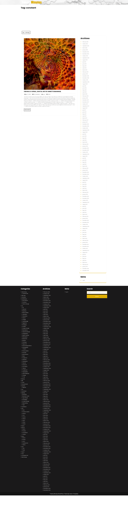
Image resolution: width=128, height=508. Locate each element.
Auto (24, 410)
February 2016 (85, 144)
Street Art (25, 364)
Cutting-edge (25, 321)
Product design (26, 401)
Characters (25, 316)
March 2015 (85, 166)
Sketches (25, 359)
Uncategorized (25, 455)
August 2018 (85, 84)
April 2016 (84, 140)
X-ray (24, 377)
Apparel (24, 387)
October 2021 (85, 43)
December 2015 (86, 148)
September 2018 (86, 82)
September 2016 (86, 130)
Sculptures (25, 357)
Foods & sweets (26, 411)
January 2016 (85, 146)
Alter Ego (24, 295)
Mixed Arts (25, 338)
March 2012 (85, 238)
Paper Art (25, 343)
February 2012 (85, 240)
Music (23, 436)
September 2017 (86, 106)
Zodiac (24, 423)
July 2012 (84, 230)
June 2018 (84, 88)
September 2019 (86, 57)
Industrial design (26, 331)
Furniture (25, 302)
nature (24, 418)
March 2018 (85, 94)
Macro (24, 349)
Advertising (24, 292)
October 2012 (85, 224)
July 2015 (84, 158)
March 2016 (85, 142)
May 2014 (84, 186)
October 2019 (85, 55)
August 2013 (85, 204)
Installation (24, 406)
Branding (24, 394)
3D (23, 307)
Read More (27, 109)
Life (22, 408)
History (24, 413)
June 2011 (84, 256)
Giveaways (24, 391)
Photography (25, 347)
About (45, 503)
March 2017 (85, 118)
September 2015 (86, 154)
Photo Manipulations (27, 345)
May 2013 (84, 210)
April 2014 (84, 188)
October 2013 (85, 200)
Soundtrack (25, 432)
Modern (24, 340)
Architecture (24, 298)
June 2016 (84, 136)
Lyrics (24, 441)
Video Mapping (26, 373)
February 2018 (85, 96)
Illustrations (25, 330)
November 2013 (86, 198)
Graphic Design (26, 328)
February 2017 (85, 120)
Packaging (25, 399)
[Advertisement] (64, 21)
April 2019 (84, 67)
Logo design (25, 397)
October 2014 (85, 176)
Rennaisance (25, 354)
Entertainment (25, 384)
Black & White (25, 312)
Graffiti (24, 326)
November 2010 (86, 270)
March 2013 (85, 214)
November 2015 (86, 150)
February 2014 (85, 192)
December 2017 (86, 100)
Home (45, 499)
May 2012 (84, 234)
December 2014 (86, 172)
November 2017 (86, 102)
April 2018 (84, 92)
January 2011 (85, 266)
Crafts (23, 382)
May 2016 (84, 138)
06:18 (47, 94)
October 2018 (85, 80)
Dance (24, 437)
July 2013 (84, 206)
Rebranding (25, 403)
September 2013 (86, 202)
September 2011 (86, 250)
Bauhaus (24, 310)
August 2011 (85, 252)
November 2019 (86, 53)
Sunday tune (25, 443)
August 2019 (85, 59)
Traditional (25, 370)
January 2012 (85, 242)
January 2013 (85, 218)
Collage (24, 319)
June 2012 (84, 232)
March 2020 (85, 47)
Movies (23, 427)
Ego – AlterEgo (26, 32)
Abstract (24, 309)
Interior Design (26, 303)
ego (43, 94)
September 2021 (86, 45)
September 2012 (86, 226)
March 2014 (85, 190)
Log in (84, 280)
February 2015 (85, 168)
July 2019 (84, 61)
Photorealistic (26, 350)
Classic (24, 317)
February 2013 (85, 216)
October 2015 (85, 152)
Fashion (23, 385)
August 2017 (85, 108)
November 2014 (86, 174)
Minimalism (25, 337)
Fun (22, 389)
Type (24, 404)
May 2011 (84, 258)
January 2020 (85, 49)
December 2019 (86, 51)
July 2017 (84, 110)
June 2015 (84, 160)
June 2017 (84, 112)
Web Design (24, 457)
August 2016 (85, 132)
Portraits (24, 352)
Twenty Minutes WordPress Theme (59, 493)
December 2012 (86, 220)
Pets (23, 446)
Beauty (23, 378)
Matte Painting (26, 335)
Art (22, 305)
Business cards (26, 396)
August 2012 (85, 228)
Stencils (24, 363)
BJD (22, 380)
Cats (23, 448)
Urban (24, 422)
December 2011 (86, 244)
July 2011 (84, 254)
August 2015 (85, 156)
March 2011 (85, 262)
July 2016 (84, 134)
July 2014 (84, 182)
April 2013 (84, 212)
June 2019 (84, 63)
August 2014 (85, 180)
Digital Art (25, 323)
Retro (24, 356)
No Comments (35, 94)
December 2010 (86, 268)
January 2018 (85, 98)
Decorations (25, 300)
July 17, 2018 (28, 94)
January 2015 (85, 170)
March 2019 (85, 69)
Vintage (24, 375)
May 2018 (84, 90)
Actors (24, 429)
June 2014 (84, 184)
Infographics (25, 333)
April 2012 (84, 236)
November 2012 (86, 222)
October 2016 (85, 128)
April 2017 (84, 116)
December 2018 (86, 76)
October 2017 (85, 104)
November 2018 (86, 78)
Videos (24, 444)
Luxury (24, 417)
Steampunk (25, 361)
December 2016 (86, 124)
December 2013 (86, 196)
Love (24, 415)
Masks (23, 425)
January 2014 (85, 194)
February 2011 (85, 264)
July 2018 (84, 86)
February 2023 (85, 41)
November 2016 (86, 126)
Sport (24, 420)
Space (23, 451)
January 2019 (85, 74)
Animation (24, 297)
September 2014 (86, 178)
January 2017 (85, 122)
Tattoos (24, 368)
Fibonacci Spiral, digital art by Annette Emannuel (42, 91)
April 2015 (84, 164)
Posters (24, 430)
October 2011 (85, 248)
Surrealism (25, 366)
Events (24, 439)
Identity (23, 392)
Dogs (24, 450)
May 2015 (84, 162)
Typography (25, 371)
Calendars (25, 314)
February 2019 (85, 71)
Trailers (24, 434)
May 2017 (84, 114)
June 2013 (84, 208)
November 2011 (86, 246)
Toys (23, 453)
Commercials (25, 293)
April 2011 (84, 260)
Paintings (25, 342)
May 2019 (84, 65)
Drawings (25, 324)
